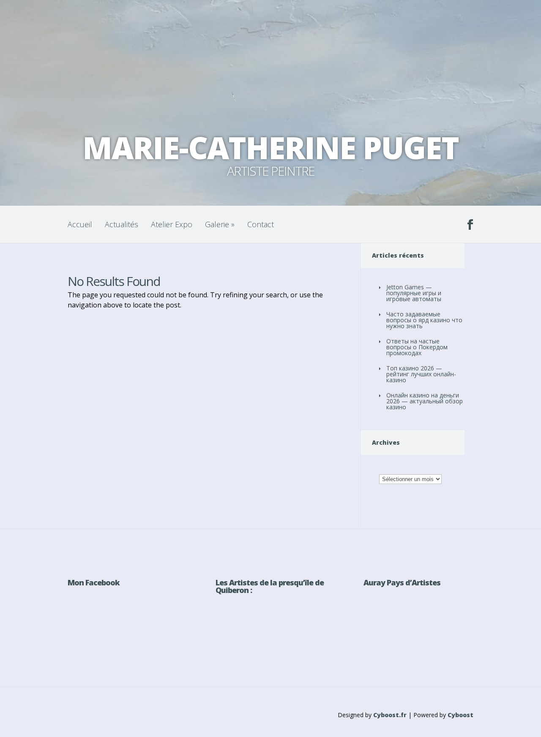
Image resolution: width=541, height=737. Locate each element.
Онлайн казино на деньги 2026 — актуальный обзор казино (424, 401)
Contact (260, 224)
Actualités (121, 224)
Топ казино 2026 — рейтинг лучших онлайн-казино (421, 374)
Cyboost (460, 715)
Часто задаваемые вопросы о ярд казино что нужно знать (424, 320)
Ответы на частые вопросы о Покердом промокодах (417, 347)
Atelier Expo (171, 224)
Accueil (80, 224)
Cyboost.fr (390, 715)
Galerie (220, 224)
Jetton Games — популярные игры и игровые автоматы (413, 293)
